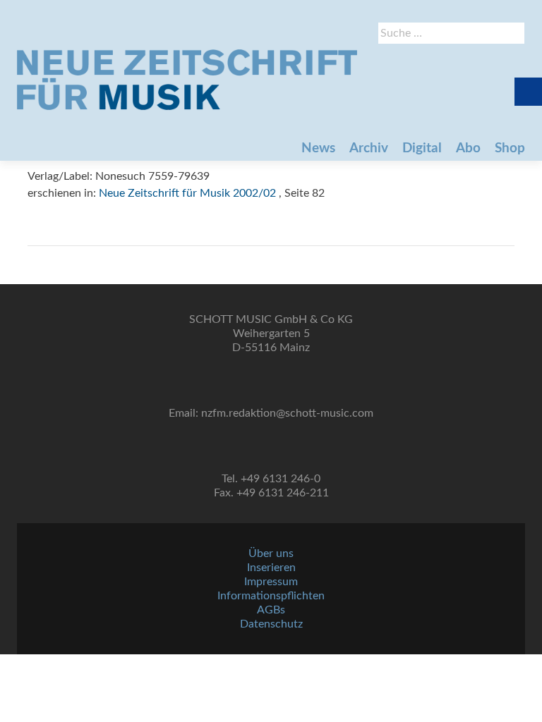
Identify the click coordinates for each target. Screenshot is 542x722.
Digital (422, 148)
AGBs (271, 610)
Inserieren (271, 567)
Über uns (271, 553)
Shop (510, 148)
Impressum (271, 581)
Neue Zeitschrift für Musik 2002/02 (187, 193)
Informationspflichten (271, 595)
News (318, 148)
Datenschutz (271, 624)
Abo (468, 148)
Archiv (368, 148)
